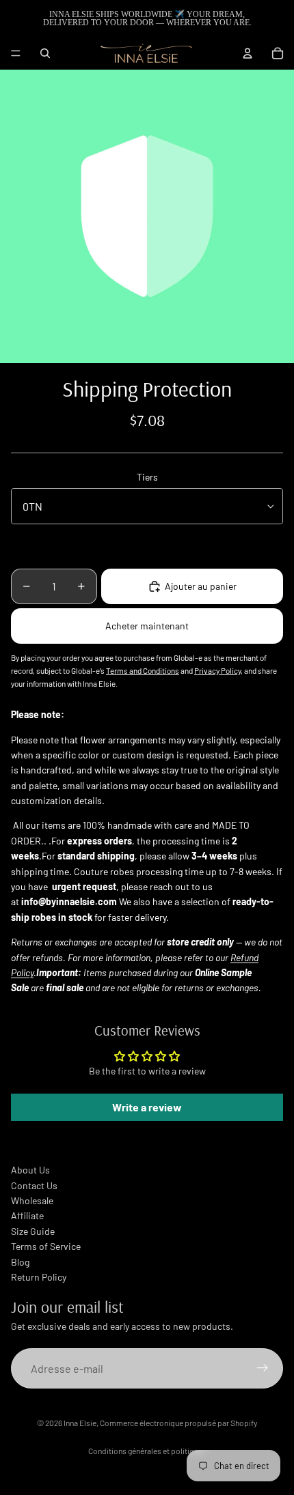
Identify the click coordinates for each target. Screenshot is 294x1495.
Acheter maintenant (147, 625)
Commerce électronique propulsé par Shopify (179, 1422)
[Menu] (15, 53)
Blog (20, 1262)
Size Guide (33, 1231)
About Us (30, 1170)
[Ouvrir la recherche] (45, 53)
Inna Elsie (80, 1422)
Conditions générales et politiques (147, 1450)
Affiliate (27, 1215)
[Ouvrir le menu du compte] (247, 53)
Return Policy (38, 1277)
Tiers (147, 477)
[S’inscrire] (262, 1368)
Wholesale (32, 1200)
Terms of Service (46, 1246)
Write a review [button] (147, 1106)
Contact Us (34, 1185)
